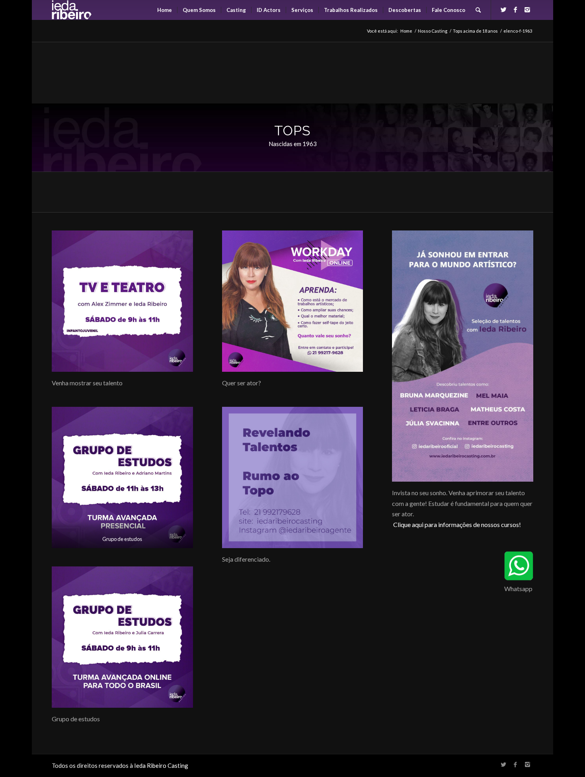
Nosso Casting (432, 30)
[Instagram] (527, 10)
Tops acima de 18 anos (475, 30)
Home (406, 30)
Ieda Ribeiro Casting (161, 765)
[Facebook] (515, 10)
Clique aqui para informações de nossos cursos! (457, 524)
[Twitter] (503, 10)
